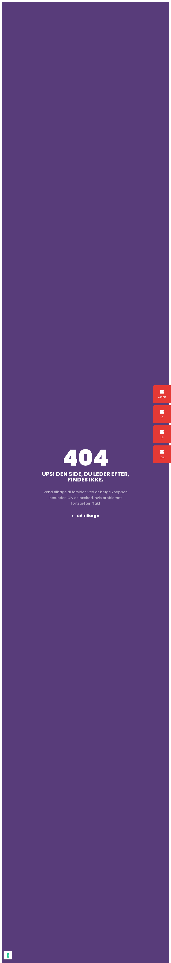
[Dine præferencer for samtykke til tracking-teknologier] (8, 955)
